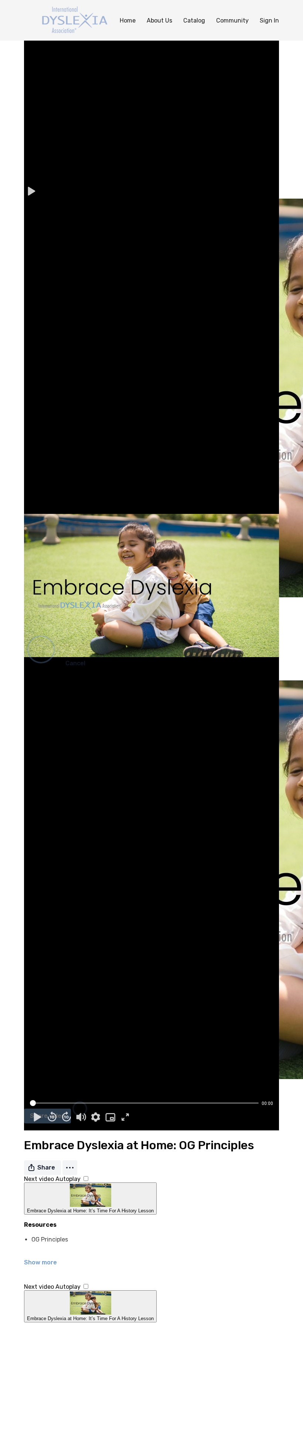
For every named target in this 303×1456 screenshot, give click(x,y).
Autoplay (68, 1178)
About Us (159, 20)
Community (232, 20)
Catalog (194, 20)
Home (128, 20)
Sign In (269, 20)
